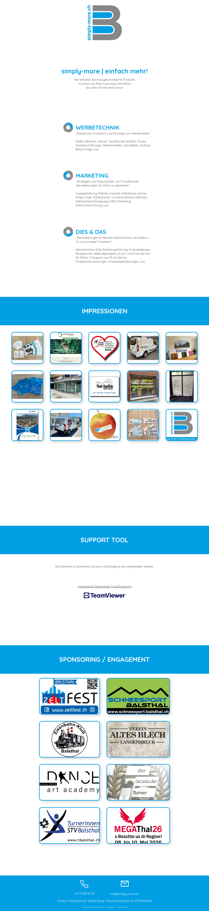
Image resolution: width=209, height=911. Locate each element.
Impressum (111, 907)
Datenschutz (123, 907)
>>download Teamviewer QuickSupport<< (104, 586)
